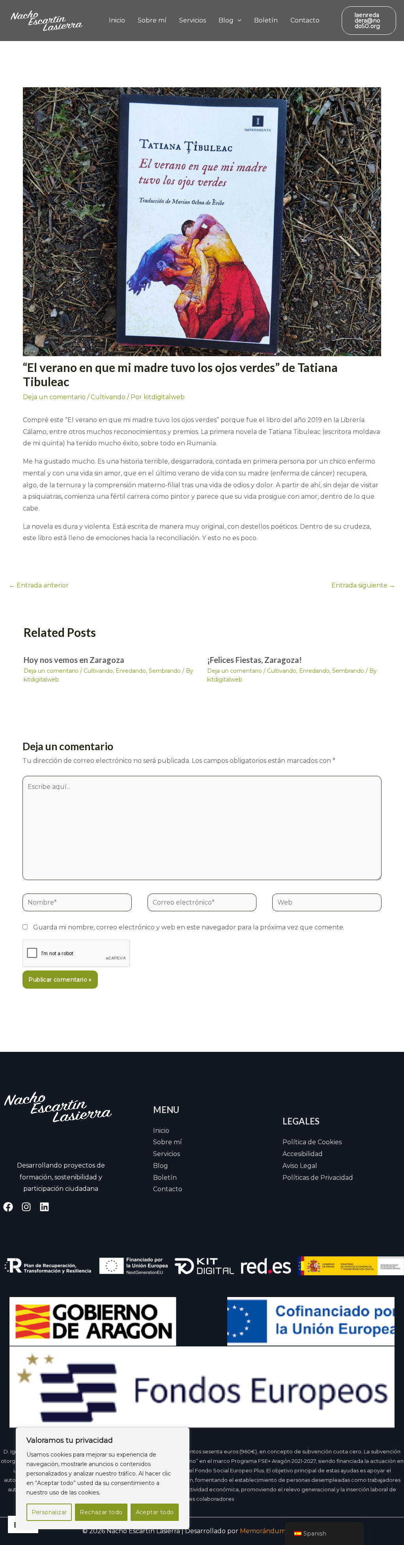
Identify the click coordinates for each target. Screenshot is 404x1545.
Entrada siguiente (363, 585)
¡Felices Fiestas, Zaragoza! (254, 660)
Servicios (192, 20)
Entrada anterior (39, 585)
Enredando (131, 670)
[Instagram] (26, 1207)
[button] (237, 20)
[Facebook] (8, 1207)
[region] (102, 1478)
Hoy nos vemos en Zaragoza (74, 660)
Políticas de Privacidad (317, 1177)
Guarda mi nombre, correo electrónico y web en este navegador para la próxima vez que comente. (188, 927)
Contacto (305, 20)
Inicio (117, 20)
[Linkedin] (44, 1207)
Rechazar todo (101, 1512)
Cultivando (108, 397)
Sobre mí (152, 20)
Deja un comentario (54, 397)
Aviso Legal (299, 1166)
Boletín (266, 20)
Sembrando (165, 670)
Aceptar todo (155, 1512)
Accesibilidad (302, 1154)
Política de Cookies (312, 1142)
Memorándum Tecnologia (281, 1531)
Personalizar (49, 1512)
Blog (226, 20)
